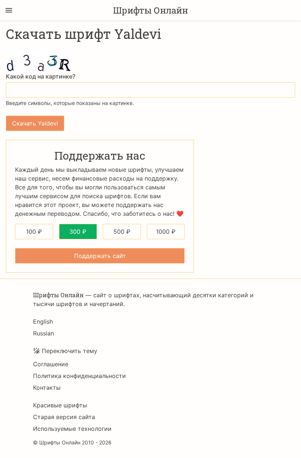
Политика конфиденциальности (79, 375)
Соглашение (50, 364)
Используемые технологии (72, 428)
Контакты (47, 387)
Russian (43, 333)
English (43, 321)
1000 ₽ (165, 231)
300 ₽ (77, 231)
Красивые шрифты (60, 405)
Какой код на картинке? (40, 76)
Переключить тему (69, 351)
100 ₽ (34, 231)
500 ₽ (121, 231)
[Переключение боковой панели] (9, 10)
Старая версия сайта (64, 417)
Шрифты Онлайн (150, 10)
